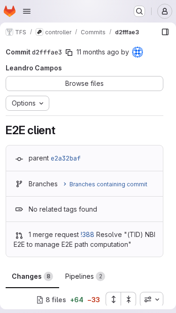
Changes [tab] (31, 276)
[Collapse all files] (128, 299)
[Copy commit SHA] (69, 52)
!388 (87, 234)
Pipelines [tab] (83, 276)
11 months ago (98, 52)
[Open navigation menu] (26, 11)
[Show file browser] (165, 31)
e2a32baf (66, 158)
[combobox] (151, 299)
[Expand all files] (113, 299)
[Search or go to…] (139, 11)
